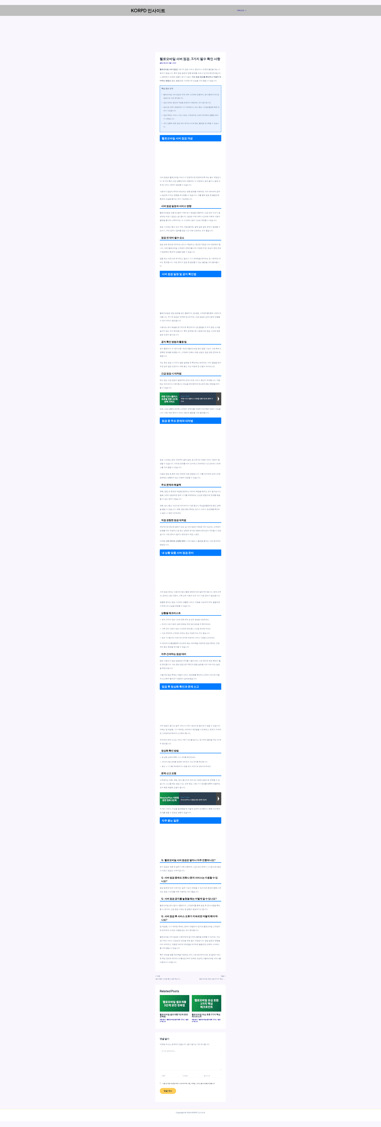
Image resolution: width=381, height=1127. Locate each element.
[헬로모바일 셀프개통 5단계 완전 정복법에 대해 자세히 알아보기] (174, 1003)
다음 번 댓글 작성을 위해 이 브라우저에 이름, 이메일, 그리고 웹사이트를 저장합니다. (189, 1083)
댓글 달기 (163, 1019)
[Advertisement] (190, 38)
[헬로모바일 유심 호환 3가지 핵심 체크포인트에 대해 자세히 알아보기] (206, 1003)
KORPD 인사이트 (148, 10)
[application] (245, 10)
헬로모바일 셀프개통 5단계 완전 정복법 (174, 1015)
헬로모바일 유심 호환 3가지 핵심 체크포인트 (206, 1015)
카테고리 (240, 10)
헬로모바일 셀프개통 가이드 (175, 1019)
